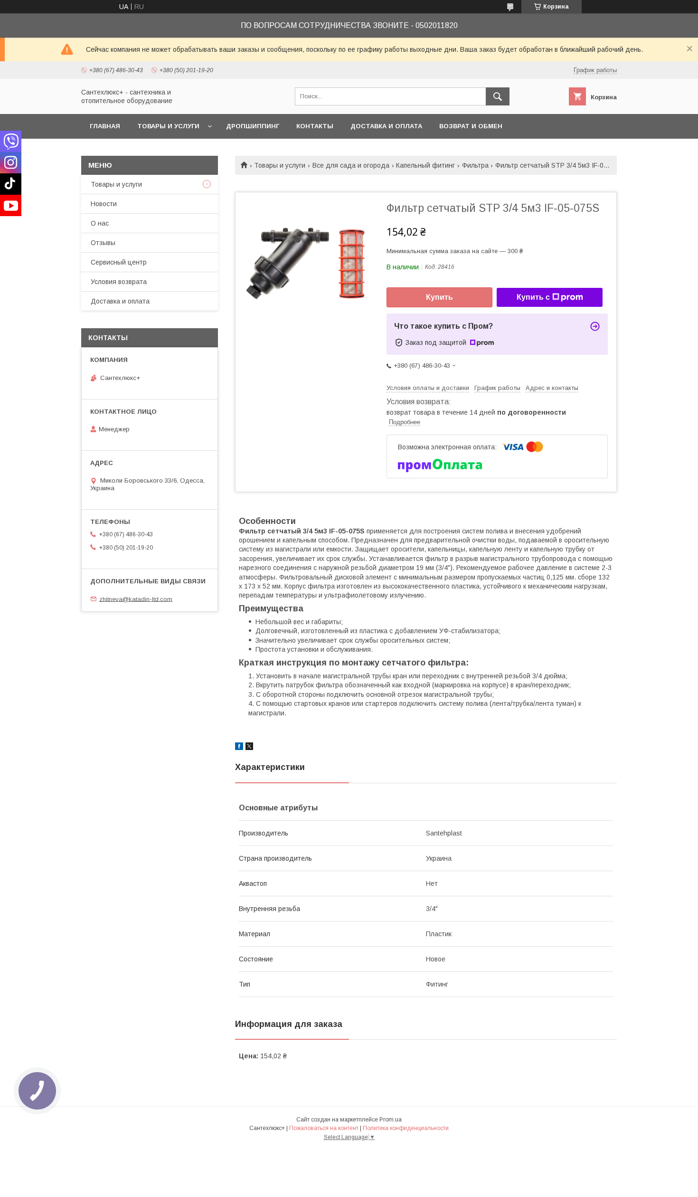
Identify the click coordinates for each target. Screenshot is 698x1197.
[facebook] (239, 747)
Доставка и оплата (386, 126)
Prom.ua (390, 1119)
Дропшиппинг (252, 126)
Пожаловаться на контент (323, 1128)
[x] (249, 747)
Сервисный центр (119, 262)
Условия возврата (119, 281)
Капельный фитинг (425, 165)
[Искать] (497, 96)
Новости (104, 204)
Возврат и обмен (470, 126)
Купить (439, 297)
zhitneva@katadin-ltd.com (135, 598)
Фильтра (475, 165)
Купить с (533, 297)
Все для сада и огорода (350, 165)
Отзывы (103, 243)
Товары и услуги (168, 126)
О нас (100, 223)
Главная (105, 126)
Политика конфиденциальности (406, 1128)
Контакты (314, 126)
